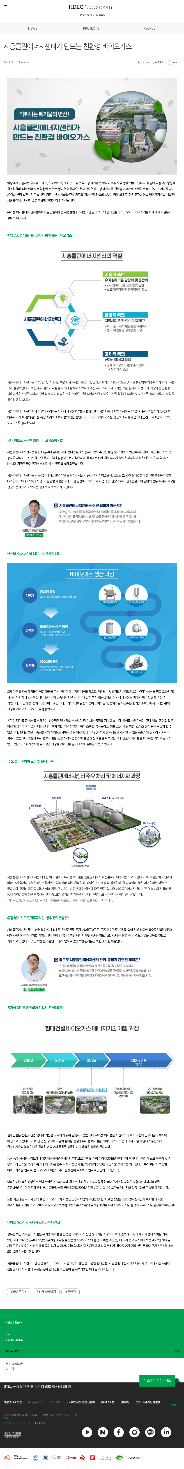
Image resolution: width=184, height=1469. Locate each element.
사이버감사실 (107, 1402)
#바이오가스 (19, 1291)
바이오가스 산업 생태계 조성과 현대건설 (33, 1222)
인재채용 (125, 1402)
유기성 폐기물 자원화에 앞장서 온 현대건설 (35, 1008)
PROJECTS (91, 28)
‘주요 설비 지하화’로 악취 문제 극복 (30, 761)
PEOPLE (149, 28)
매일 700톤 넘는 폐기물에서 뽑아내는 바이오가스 (39, 235)
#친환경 (70, 1291)
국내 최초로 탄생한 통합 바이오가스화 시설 (35, 440)
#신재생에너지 (46, 1291)
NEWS (33, 28)
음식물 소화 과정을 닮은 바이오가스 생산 (34, 554)
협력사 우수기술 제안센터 (148, 1402)
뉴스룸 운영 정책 (36, 1402)
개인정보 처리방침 (13, 1402)
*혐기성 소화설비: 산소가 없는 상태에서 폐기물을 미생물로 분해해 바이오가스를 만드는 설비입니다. (60, 900)
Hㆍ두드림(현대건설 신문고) (81, 1402)
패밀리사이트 (173, 1405)
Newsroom (90, 6)
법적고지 (55, 1402)
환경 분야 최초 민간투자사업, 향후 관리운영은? (38, 918)
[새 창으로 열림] (12, 1434)
